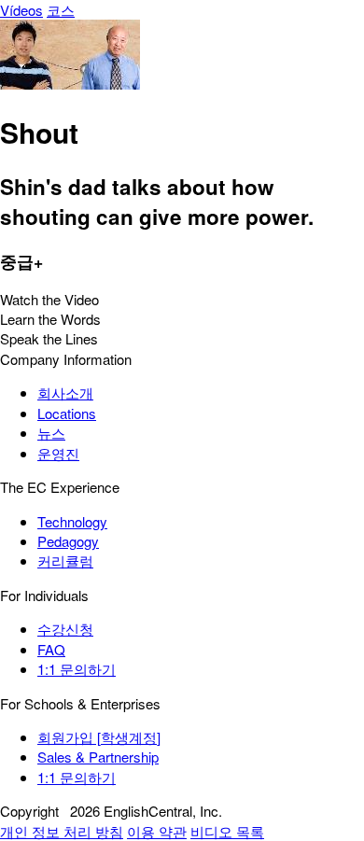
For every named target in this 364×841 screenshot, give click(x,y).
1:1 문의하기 (76, 669)
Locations (66, 413)
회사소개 (65, 392)
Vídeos (21, 10)
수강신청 (65, 628)
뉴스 (51, 432)
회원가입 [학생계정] (99, 737)
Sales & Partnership (98, 756)
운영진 (58, 453)
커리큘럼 (65, 560)
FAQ (51, 649)
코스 (61, 10)
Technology (72, 521)
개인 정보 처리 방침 (61, 831)
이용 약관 (157, 831)
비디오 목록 (227, 831)
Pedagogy (68, 541)
